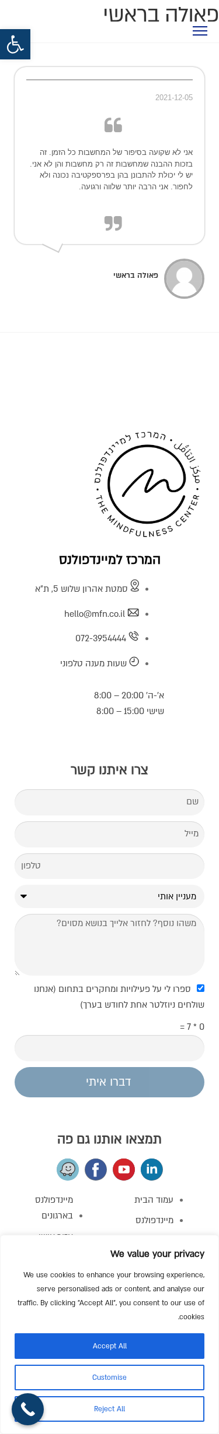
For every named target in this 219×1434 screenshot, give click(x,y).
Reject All (109, 1409)
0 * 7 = (192, 1027)
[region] (109, 1334)
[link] (15, 44)
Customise (109, 1377)
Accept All (110, 1346)
